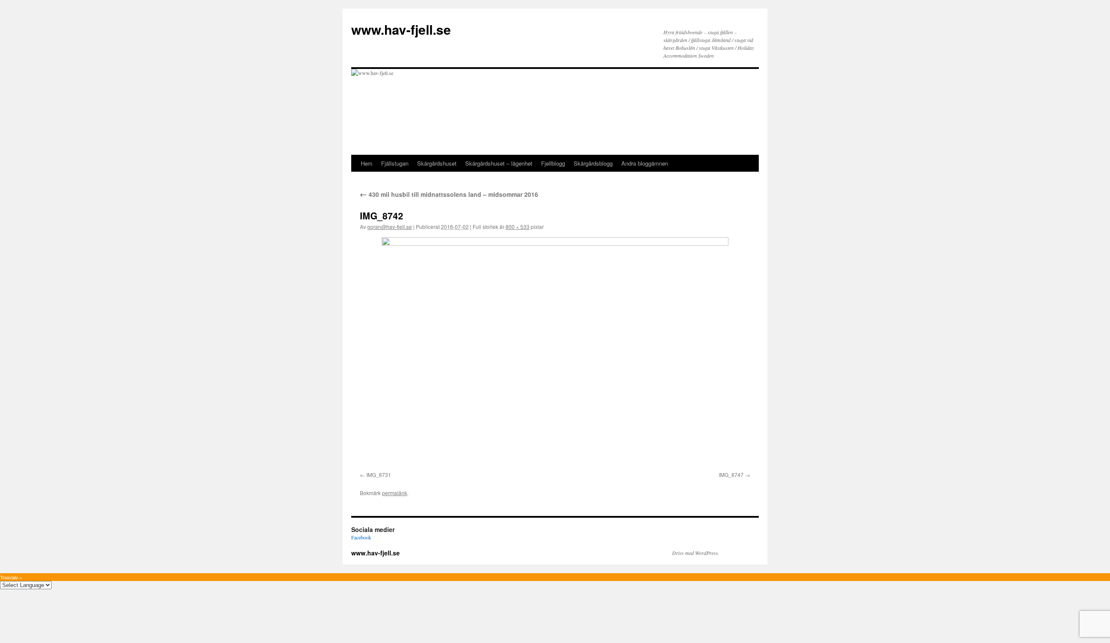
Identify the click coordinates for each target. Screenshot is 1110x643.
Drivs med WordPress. (695, 552)
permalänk (394, 492)
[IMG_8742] (555, 352)
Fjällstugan (394, 163)
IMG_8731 (378, 474)
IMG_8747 (731, 474)
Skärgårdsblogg (593, 163)
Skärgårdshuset (437, 163)
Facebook (361, 537)
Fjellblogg (553, 163)
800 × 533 (517, 226)
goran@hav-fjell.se (389, 226)
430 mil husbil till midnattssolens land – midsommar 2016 (449, 194)
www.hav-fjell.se (401, 29)
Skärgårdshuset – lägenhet (498, 163)
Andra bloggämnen (644, 163)
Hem (366, 163)
